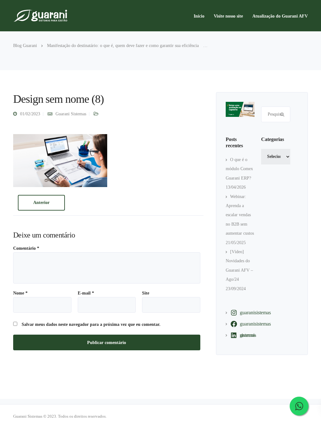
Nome (20, 293)
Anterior (41, 202)
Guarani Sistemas (70, 114)
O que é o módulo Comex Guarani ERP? (239, 168)
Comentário (26, 248)
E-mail (86, 293)
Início (199, 16)
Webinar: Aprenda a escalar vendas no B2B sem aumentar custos (240, 215)
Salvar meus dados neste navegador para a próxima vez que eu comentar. (91, 324)
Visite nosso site (228, 16)
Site (145, 293)
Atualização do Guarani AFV (280, 16)
